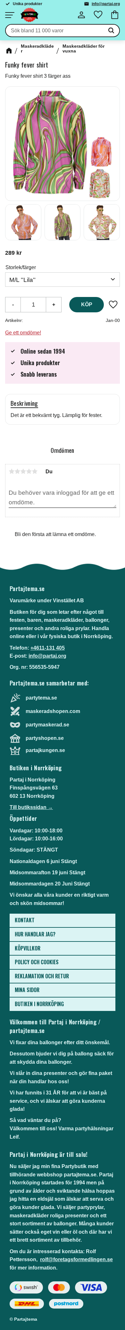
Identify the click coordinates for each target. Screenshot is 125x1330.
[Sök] (111, 31)
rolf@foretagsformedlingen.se (76, 1259)
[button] (9, 15)
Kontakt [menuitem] (25, 920)
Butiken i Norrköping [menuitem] (39, 1004)
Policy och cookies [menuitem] (37, 962)
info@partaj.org (106, 4)
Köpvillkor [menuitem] (27, 948)
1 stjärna (11, 471)
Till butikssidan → (31, 807)
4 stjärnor (29, 471)
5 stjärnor (35, 471)
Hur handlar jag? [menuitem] (35, 934)
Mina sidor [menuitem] (27, 990)
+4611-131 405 (47, 648)
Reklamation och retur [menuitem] (42, 976)
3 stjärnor (23, 471)
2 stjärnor (17, 471)
